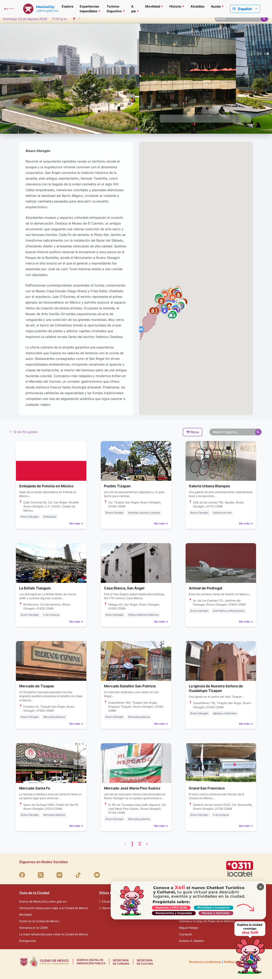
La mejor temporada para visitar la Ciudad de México (53, 934)
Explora (67, 6)
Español (245, 9)
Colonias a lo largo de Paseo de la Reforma (207, 921)
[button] (171, 315)
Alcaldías (197, 6)
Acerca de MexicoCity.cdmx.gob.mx (43, 901)
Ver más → (76, 523)
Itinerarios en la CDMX (33, 927)
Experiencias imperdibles (89, 8)
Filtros (192, 432)
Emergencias (27, 940)
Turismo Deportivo (114, 8)
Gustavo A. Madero (191, 940)
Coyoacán (185, 934)
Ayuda (216, 6)
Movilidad (152, 6)
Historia (175, 6)
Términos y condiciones (205, 962)
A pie (133, 8)
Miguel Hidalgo (188, 927)
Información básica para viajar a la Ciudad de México (53, 908)
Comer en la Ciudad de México (39, 921)
